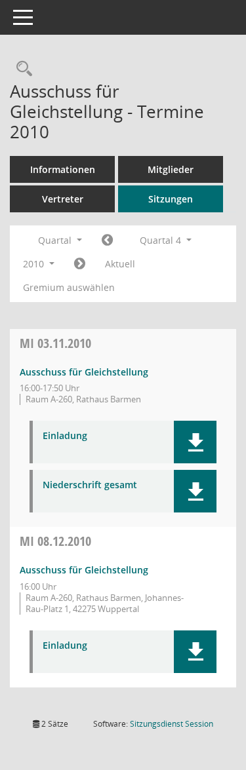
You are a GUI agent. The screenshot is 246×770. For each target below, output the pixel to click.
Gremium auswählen (69, 287)
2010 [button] (35, 264)
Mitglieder (171, 169)
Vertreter (62, 199)
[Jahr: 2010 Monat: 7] (107, 240)
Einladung (65, 436)
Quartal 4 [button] (162, 240)
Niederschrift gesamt (90, 485)
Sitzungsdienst (171, 723)
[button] (195, 442)
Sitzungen (170, 199)
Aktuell (120, 264)
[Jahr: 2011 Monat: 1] (79, 264)
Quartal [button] (56, 240)
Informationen (62, 169)
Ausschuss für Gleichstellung (84, 372)
